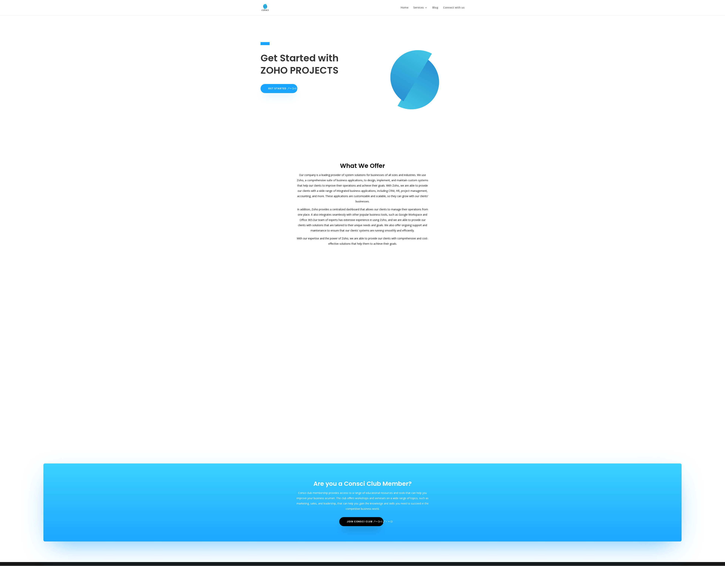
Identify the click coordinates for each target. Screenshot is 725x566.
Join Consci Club (360, 521)
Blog (435, 7)
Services (418, 7)
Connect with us (453, 7)
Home (404, 7)
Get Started (277, 88)
